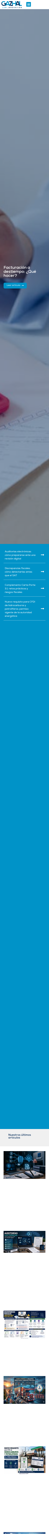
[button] (28, 4)
